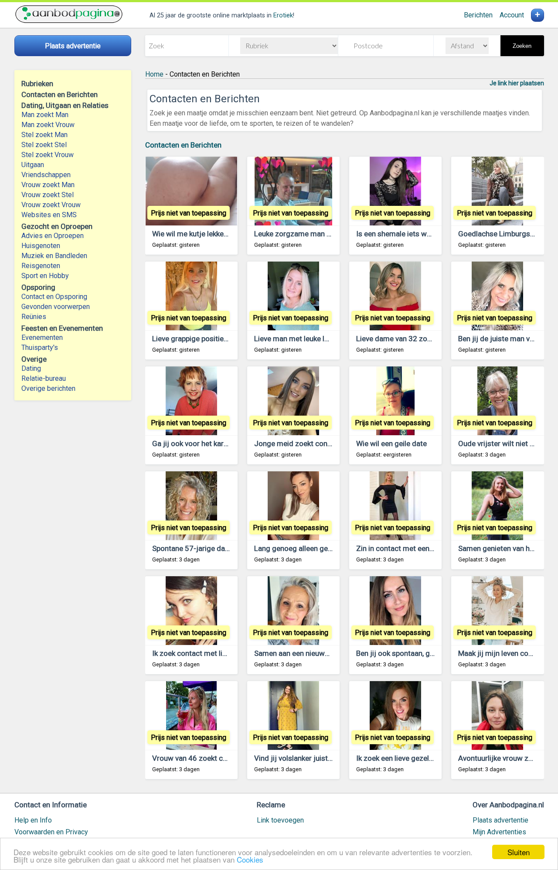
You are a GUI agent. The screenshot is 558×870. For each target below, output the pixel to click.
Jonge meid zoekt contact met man (312, 443)
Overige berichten (48, 388)
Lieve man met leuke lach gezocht (309, 338)
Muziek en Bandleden (54, 256)
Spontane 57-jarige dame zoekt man (212, 548)
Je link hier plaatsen (517, 83)
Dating (31, 368)
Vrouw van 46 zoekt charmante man (211, 758)
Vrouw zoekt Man (48, 185)
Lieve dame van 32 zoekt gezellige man (420, 338)
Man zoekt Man (44, 115)
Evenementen (42, 337)
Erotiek (283, 15)
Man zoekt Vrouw (48, 125)
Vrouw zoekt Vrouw (51, 205)
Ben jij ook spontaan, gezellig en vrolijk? (421, 653)
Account (512, 15)
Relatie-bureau (43, 378)
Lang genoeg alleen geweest (301, 548)
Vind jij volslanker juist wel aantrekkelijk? (320, 758)
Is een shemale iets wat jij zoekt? (410, 233)
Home (154, 74)
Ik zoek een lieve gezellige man (406, 758)
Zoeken (522, 46)
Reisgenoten (40, 266)
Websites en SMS (49, 215)
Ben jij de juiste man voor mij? (507, 338)
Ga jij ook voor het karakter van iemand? (217, 443)
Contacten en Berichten (183, 145)
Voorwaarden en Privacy (51, 832)
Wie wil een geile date (391, 443)
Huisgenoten (40, 246)
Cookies (250, 859)
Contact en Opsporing (54, 296)
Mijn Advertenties (499, 832)
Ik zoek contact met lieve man (201, 653)
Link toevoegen (280, 820)
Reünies (33, 316)
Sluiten (518, 851)
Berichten (478, 15)
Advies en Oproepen (52, 236)
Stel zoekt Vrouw (47, 155)
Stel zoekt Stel (44, 145)
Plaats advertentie (500, 820)
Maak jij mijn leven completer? (507, 653)
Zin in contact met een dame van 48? (416, 548)
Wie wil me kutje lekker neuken (201, 233)
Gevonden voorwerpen (55, 306)
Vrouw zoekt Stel (47, 195)
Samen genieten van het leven (506, 548)
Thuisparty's (39, 347)
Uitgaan (32, 165)
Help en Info (33, 820)
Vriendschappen (46, 175)
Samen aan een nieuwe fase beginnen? (317, 653)
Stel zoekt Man (44, 135)
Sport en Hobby (45, 276)
